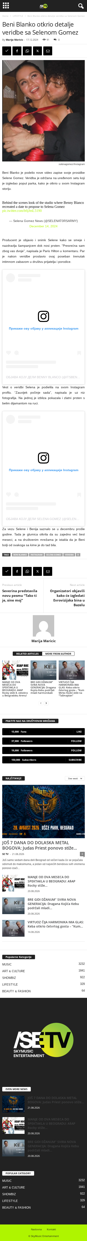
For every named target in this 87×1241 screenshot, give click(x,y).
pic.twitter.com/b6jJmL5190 (22, 211)
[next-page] (46, 703)
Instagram (36, 554)
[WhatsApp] (27, 50)
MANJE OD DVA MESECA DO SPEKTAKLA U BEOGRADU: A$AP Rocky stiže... (51, 881)
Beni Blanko (20, 554)
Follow (76, 741)
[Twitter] (37, 50)
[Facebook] (16, 50)
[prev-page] (41, 703)
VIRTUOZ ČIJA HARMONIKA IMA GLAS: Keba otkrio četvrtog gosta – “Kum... (56, 924)
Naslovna (36, 1229)
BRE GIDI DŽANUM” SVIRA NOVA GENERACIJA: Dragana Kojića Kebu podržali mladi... (53, 903)
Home (5, 15)
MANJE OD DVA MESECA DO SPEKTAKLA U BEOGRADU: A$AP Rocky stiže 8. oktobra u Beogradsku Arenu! (15, 688)
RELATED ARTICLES (27, 653)
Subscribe (75, 759)
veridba (69, 554)
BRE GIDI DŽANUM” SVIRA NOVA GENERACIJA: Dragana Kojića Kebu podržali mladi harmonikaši (43, 687)
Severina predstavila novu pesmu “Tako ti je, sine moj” (19, 595)
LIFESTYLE (18, 15)
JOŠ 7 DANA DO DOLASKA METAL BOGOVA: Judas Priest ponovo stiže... (39, 845)
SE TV (5, 854)
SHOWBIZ (9, 978)
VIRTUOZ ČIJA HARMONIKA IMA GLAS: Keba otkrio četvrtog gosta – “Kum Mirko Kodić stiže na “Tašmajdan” (71, 688)
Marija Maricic (14, 39)
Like (79, 731)
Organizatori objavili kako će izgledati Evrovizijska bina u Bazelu (67, 598)
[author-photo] (43, 626)
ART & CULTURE (13, 971)
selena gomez (53, 554)
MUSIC (7, 964)
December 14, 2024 (43, 226)
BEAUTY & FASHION (16, 991)
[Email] (47, 50)
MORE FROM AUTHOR (58, 653)
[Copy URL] (6, 50)
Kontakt (51, 1229)
